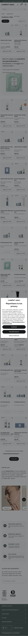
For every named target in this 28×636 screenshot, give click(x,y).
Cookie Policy (6, 322)
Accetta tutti (14, 327)
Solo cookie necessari (14, 331)
